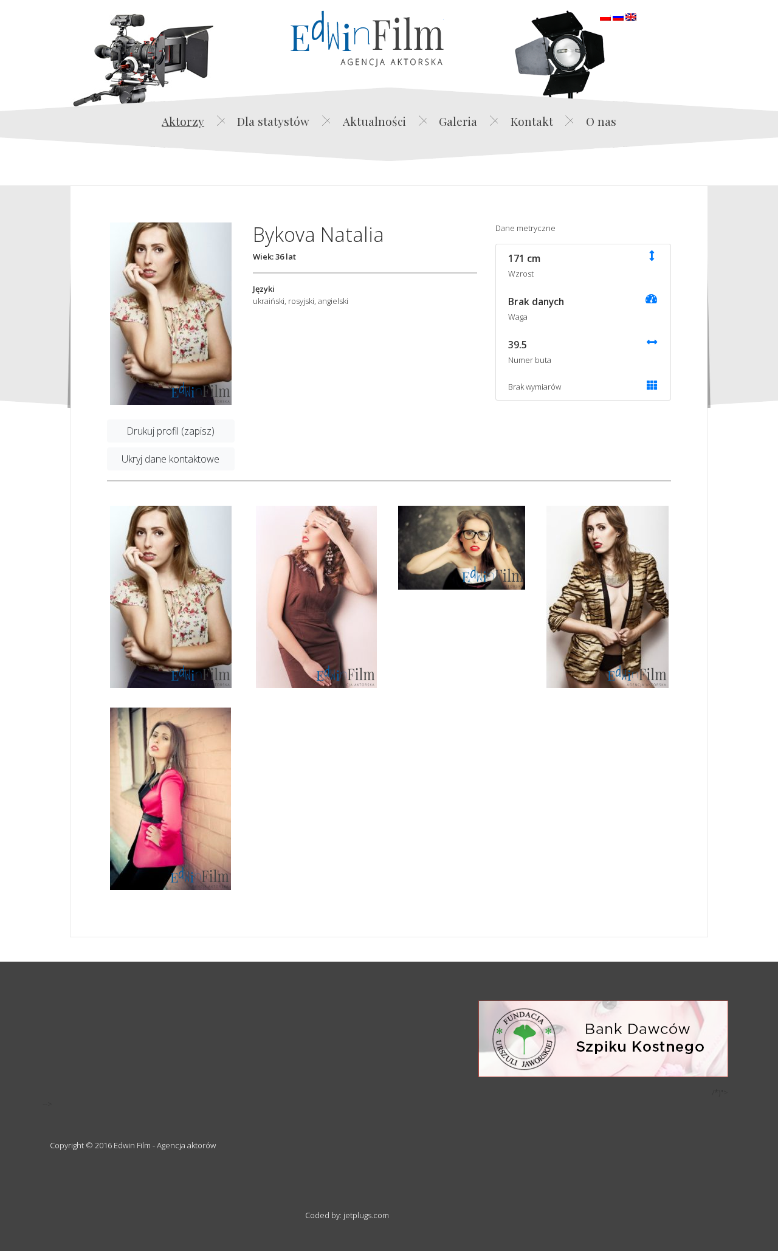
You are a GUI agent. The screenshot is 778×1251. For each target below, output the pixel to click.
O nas (601, 121)
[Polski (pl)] (605, 15)
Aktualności (374, 121)
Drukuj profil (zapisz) (170, 431)
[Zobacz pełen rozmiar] (171, 313)
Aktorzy (183, 121)
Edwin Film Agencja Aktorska (367, 38)
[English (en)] (630, 15)
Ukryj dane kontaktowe (170, 459)
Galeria (458, 121)
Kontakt (532, 121)
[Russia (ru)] (618, 15)
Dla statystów (273, 121)
